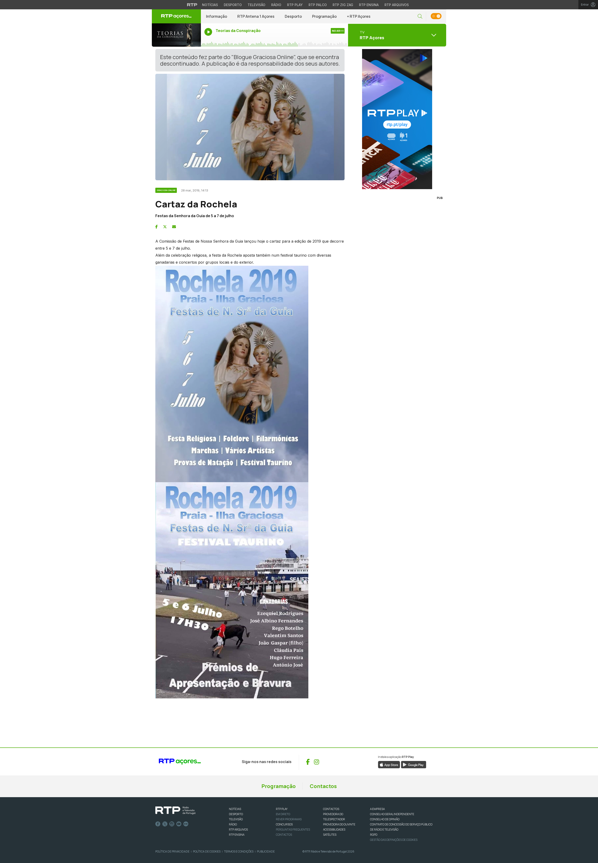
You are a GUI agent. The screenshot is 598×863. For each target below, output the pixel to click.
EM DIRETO (283, 814)
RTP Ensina (369, 5)
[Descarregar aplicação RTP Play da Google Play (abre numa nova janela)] (413, 764)
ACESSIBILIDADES (334, 829)
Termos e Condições (238, 851)
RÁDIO (233, 824)
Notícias (210, 5)
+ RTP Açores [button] (358, 16)
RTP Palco (318, 5)
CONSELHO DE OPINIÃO (384, 819)
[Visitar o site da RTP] (192, 4)
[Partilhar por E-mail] (174, 226)
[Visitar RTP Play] (397, 119)
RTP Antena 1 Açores (255, 16)
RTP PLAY (282, 809)
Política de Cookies (207, 851)
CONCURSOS (284, 824)
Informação (216, 16)
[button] (420, 16)
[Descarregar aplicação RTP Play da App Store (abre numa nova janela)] (389, 764)
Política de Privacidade (172, 851)
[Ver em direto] (176, 35)
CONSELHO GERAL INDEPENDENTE (392, 814)
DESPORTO (236, 814)
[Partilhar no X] (165, 226)
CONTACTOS (331, 809)
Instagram (171, 824)
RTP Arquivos (396, 5)
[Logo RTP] (175, 810)
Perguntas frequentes (293, 829)
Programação (324, 16)
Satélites (329, 835)
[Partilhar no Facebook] (156, 226)
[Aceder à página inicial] (176, 16)
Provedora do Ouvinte (339, 824)
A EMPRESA (377, 809)
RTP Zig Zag (343, 5)
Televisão (256, 5)
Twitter (164, 824)
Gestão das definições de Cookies (393, 840)
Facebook (157, 824)
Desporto (233, 5)
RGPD (373, 835)
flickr (186, 824)
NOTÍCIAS (235, 809)
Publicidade (266, 851)
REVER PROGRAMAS (289, 819)
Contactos (323, 786)
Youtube (179, 824)
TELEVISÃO (236, 819)
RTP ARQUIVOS (238, 829)
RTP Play (295, 5)
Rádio (276, 5)
